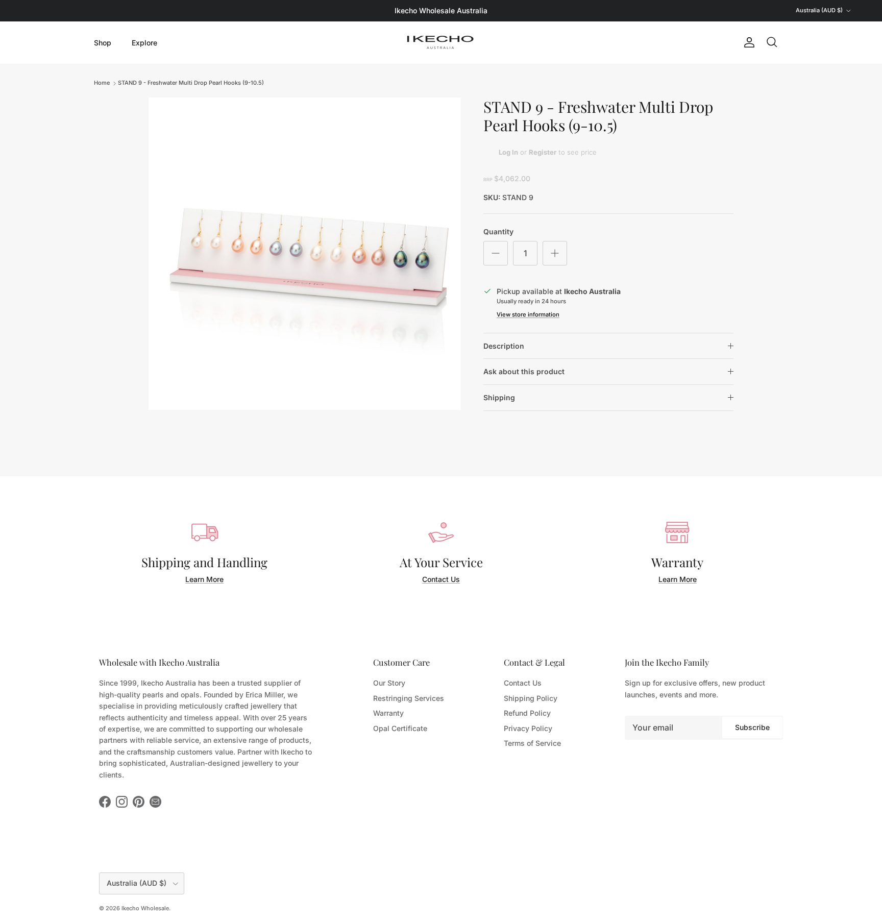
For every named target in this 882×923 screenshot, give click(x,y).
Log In (508, 152)
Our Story (389, 682)
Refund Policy (527, 713)
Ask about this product (524, 371)
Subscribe (752, 727)
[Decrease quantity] (495, 253)
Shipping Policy (530, 698)
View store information (528, 314)
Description (503, 346)
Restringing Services (408, 698)
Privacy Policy (528, 728)
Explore (144, 42)
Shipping (499, 397)
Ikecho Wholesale (145, 908)
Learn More (204, 579)
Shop (102, 42)
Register (542, 152)
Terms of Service (532, 743)
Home (102, 82)
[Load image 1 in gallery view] (305, 254)
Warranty (388, 713)
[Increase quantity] (555, 253)
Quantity (498, 231)
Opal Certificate (400, 728)
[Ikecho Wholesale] (441, 42)
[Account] (747, 42)
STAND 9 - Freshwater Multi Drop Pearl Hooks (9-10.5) (191, 82)
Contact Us (441, 579)
